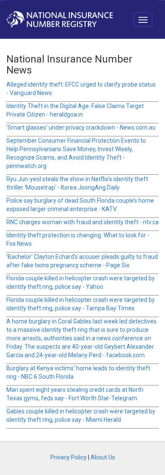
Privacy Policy (68, 457)
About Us (103, 457)
